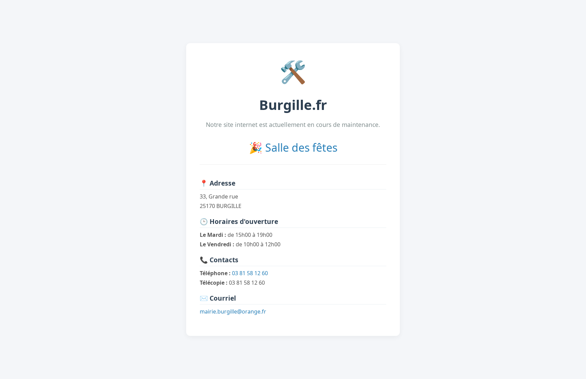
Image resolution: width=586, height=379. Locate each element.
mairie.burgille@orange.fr (233, 311)
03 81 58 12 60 (250, 273)
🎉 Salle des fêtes (293, 147)
